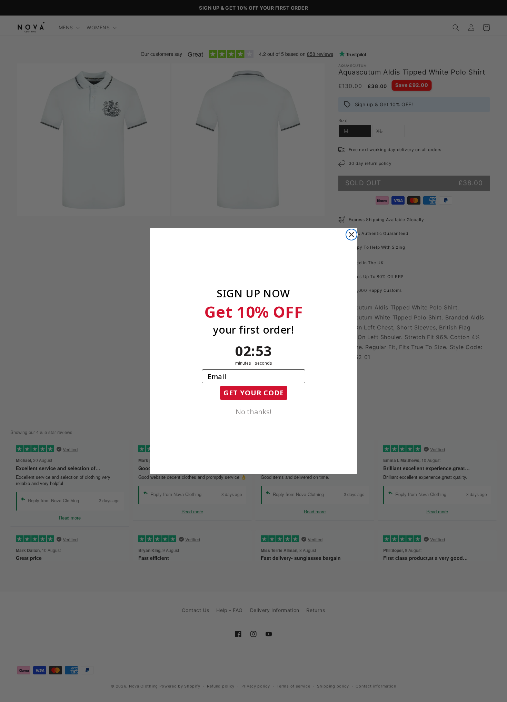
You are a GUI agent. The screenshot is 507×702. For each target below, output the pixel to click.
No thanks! (253, 411)
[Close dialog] (351, 234)
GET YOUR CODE (253, 392)
